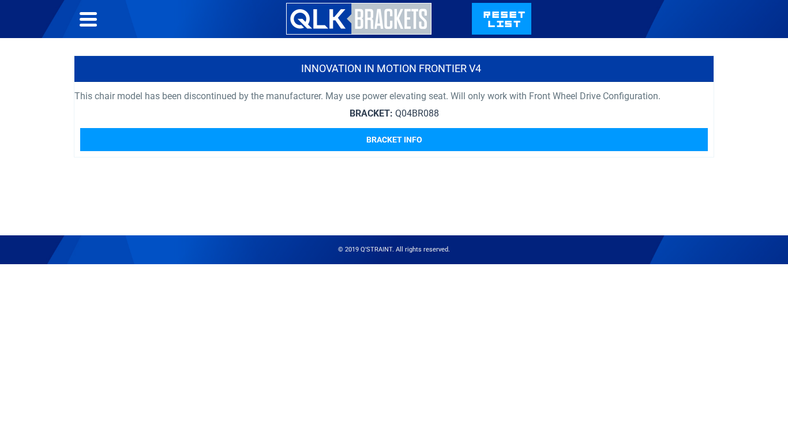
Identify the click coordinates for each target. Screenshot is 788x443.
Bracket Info (394, 139)
